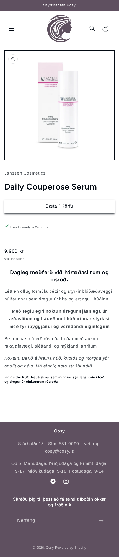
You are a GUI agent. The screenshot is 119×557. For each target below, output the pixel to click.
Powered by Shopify (70, 547)
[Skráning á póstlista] (101, 520)
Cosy (50, 547)
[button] (11, 28)
